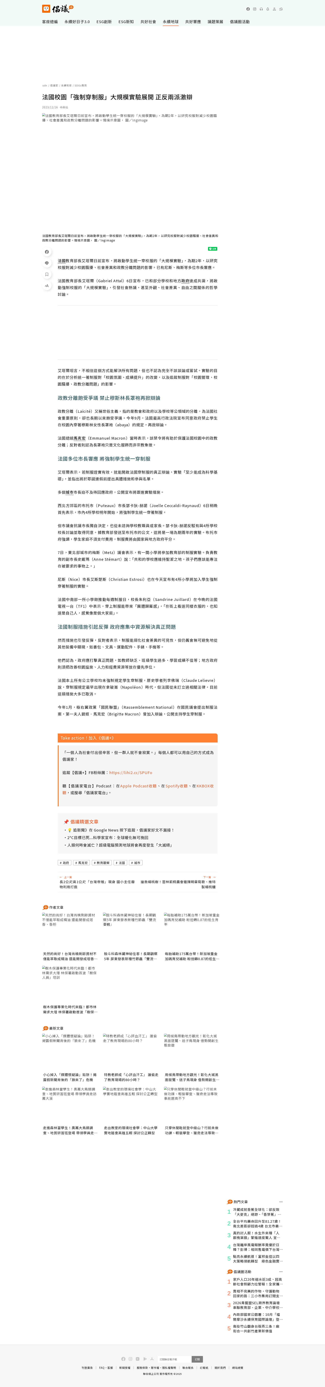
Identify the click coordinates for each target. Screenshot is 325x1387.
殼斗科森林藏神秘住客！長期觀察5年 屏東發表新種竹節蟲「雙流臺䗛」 (131, 956)
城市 (137, 862)
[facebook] (248, 9)
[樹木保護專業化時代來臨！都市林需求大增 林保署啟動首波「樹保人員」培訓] (70, 984)
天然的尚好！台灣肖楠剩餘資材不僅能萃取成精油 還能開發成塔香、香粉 (70, 956)
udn (45, 85)
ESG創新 (104, 21)
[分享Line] (47, 263)
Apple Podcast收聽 (138, 786)
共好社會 (148, 21)
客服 (110, 1367)
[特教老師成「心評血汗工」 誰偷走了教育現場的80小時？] (131, 1052)
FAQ (102, 1367)
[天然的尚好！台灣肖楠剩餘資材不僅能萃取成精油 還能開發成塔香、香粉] (70, 931)
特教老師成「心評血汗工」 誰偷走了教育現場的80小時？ (131, 1077)
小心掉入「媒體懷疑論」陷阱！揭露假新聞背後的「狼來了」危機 (70, 1077)
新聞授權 (125, 1367)
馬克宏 (83, 862)
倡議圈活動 (240, 21)
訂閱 (197, 1359)
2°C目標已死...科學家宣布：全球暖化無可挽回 (107, 837)
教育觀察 (103, 862)
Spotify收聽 (177, 786)
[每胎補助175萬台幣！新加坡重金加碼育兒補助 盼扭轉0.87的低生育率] (192, 931)
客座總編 (50, 21)
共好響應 (193, 21)
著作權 (155, 1367)
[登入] (274, 9)
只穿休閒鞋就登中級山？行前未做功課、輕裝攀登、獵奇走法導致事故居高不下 (192, 1130)
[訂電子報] (268, 9)
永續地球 (171, 21)
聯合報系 (188, 1367)
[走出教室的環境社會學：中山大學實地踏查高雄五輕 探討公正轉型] (131, 1105)
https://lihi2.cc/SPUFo (130, 772)
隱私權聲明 (169, 1367)
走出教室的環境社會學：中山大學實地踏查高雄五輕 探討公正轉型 (131, 1130)
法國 (122, 862)
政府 (66, 862)
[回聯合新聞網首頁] (46, 9)
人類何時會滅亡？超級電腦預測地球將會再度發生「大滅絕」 (120, 845)
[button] (281, 9)
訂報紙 (204, 1367)
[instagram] (255, 9)
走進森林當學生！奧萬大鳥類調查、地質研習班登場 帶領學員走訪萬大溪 (70, 1130)
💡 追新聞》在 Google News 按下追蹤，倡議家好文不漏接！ (121, 830)
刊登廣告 (87, 1367)
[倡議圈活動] (281, 1271)
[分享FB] (47, 251)
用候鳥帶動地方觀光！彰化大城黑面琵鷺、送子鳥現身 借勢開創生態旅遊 (192, 1077)
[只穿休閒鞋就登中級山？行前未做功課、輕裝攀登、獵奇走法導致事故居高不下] (192, 1105)
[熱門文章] (281, 1201)
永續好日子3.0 (77, 21)
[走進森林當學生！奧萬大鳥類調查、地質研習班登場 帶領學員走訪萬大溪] (70, 1105)
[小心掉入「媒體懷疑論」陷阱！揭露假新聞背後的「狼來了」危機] (70, 1052)
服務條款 (142, 1367)
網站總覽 (237, 1367)
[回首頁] (58, 9)
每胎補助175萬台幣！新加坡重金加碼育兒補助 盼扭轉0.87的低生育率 (192, 956)
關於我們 (220, 1367)
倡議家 (54, 85)
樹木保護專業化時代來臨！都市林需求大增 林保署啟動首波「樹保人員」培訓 (70, 1009)
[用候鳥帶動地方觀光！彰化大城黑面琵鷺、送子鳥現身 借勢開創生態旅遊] (192, 1052)
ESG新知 (126, 21)
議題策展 (215, 21)
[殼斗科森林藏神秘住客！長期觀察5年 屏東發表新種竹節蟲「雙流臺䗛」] (131, 931)
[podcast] (261, 9)
